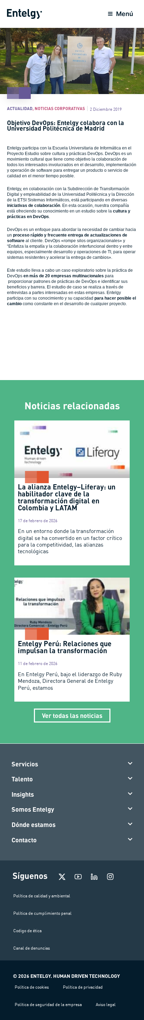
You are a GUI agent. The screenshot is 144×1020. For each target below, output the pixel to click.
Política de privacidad (83, 987)
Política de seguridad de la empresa (48, 1004)
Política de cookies (32, 987)
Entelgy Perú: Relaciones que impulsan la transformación (64, 647)
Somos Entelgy (33, 809)
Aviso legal (106, 1004)
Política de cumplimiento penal (42, 913)
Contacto (24, 840)
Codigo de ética (27, 930)
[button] (72, 764)
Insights (23, 794)
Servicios (25, 764)
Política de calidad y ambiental (41, 895)
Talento (22, 779)
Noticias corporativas (60, 108)
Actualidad (20, 108)
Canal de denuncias (31, 948)
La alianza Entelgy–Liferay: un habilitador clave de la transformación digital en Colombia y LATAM (66, 497)
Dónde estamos (34, 824)
